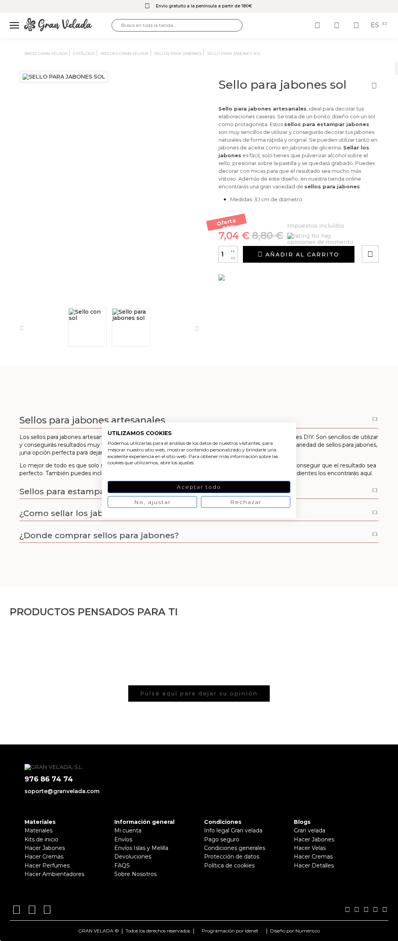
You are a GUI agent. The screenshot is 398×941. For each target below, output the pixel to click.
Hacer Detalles (314, 865)
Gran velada (309, 830)
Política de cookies (229, 865)
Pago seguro (221, 839)
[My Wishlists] (318, 25)
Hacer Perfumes (47, 865)
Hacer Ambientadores (54, 874)
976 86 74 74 (48, 779)
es (376, 25)
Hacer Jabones (44, 847)
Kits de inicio (41, 839)
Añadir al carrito (301, 254)
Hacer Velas (310, 847)
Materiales (38, 830)
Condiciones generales (234, 847)
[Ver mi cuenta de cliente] (338, 25)
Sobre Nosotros (135, 874)
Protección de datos (231, 856)
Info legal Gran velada (233, 830)
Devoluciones (132, 856)
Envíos (123, 839)
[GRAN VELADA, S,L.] (68, 25)
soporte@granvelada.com (62, 791)
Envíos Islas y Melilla (141, 847)
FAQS (122, 865)
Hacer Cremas (43, 856)
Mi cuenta (127, 830)
